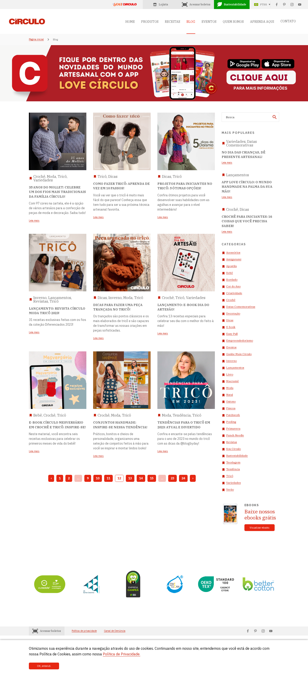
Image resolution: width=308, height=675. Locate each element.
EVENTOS (209, 22)
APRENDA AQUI (262, 22)
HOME (130, 22)
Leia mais (227, 162)
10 (97, 478)
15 (152, 478)
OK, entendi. (44, 666)
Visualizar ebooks (259, 527)
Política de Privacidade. (121, 654)
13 (130, 478)
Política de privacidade (84, 630)
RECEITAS (172, 22)
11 (108, 478)
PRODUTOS (150, 22)
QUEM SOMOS (233, 22)
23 (172, 478)
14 (141, 478)
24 (183, 478)
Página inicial (36, 39)
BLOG (190, 22)
